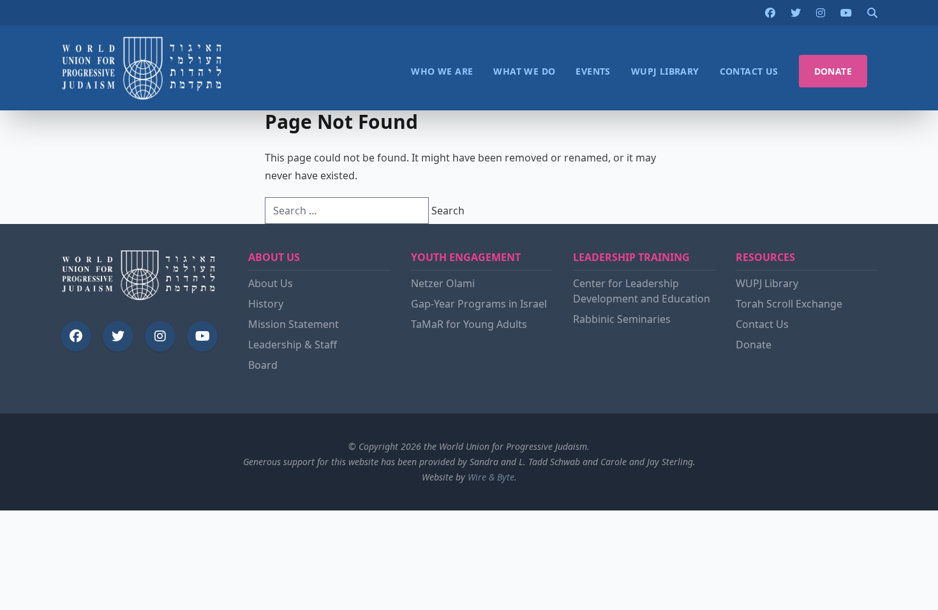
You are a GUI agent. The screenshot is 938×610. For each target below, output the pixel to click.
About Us (270, 283)
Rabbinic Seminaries (622, 319)
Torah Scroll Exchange (789, 304)
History (265, 304)
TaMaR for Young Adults (469, 324)
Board (263, 365)
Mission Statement (293, 324)
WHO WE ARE (442, 71)
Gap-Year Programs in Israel (479, 304)
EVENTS (593, 71)
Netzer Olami (443, 283)
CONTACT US (749, 71)
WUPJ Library (767, 283)
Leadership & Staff (292, 345)
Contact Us (762, 324)
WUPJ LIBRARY (665, 71)
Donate (753, 345)
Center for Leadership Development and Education (641, 291)
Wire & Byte (491, 477)
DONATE (833, 71)
